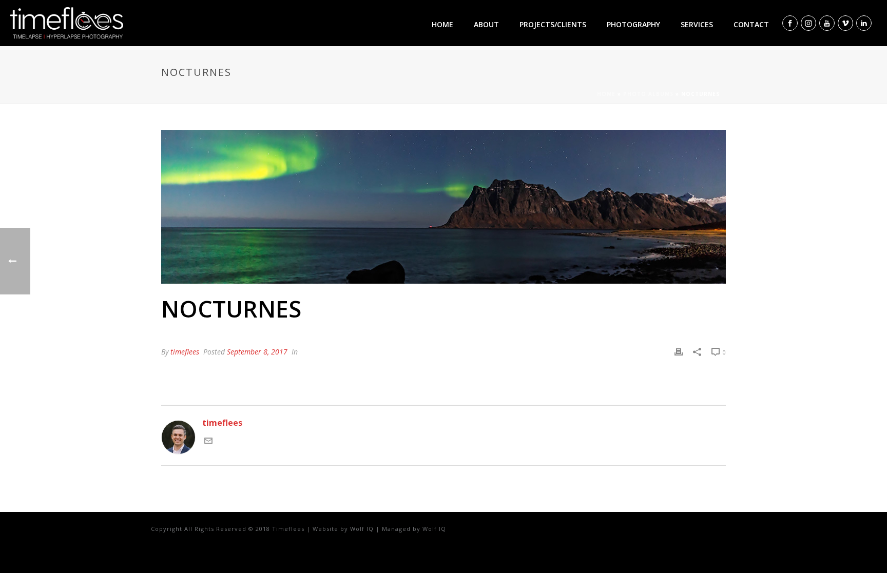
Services (697, 24)
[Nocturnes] (443, 207)
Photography (633, 24)
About (486, 24)
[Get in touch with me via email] (208, 441)
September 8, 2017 (257, 352)
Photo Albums (648, 93)
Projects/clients (552, 24)
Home (442, 24)
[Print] (678, 352)
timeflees (184, 352)
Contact (751, 24)
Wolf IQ (362, 528)
